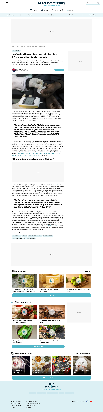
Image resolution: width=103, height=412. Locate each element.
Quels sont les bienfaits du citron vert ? (78, 290)
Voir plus (51, 295)
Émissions (92, 15)
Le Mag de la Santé (52, 393)
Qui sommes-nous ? (16, 401)
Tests (71, 10)
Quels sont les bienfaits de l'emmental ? (49, 290)
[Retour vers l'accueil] (51, 3)
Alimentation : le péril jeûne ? (81, 371)
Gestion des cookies (31, 401)
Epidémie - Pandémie (29, 238)
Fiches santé (58, 10)
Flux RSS (13, 407)
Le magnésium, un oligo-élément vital (40, 371)
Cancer (61, 393)
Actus (46, 10)
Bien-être (51, 15)
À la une (11, 15)
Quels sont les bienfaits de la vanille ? (50, 321)
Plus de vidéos (22, 302)
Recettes (32, 393)
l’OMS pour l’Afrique (54, 226)
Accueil (13, 46)
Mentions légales (15, 403)
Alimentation (42, 46)
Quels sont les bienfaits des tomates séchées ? (22, 321)
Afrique (24, 235)
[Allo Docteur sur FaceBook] (4, 2)
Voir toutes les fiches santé (51, 378)
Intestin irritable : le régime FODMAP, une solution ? (61, 370)
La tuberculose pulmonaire (18, 371)
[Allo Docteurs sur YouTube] (7, 2)
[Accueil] (52, 386)
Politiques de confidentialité (33, 403)
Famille (71, 15)
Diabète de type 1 (47, 235)
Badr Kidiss (22, 69)
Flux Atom (28, 407)
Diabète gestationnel (35, 235)
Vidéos (35, 10)
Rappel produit (41, 393)
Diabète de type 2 (17, 238)
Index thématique (30, 405)
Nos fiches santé (24, 353)
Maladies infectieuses (32, 46)
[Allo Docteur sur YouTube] (91, 401)
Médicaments (69, 393)
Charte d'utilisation (16, 405)
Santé (30, 15)
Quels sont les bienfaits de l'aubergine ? (49, 342)
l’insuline (55, 185)
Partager (60, 70)
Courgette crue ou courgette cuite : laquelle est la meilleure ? (24, 290)
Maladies (23, 46)
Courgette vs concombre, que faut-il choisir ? (23, 342)
